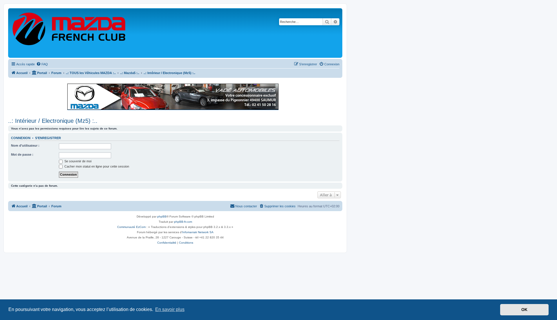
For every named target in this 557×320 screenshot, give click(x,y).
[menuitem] (42, 64)
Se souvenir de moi (77, 161)
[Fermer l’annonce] (337, 85)
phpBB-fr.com (183, 221)
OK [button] (524, 309)
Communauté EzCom (131, 227)
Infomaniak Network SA (198, 232)
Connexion (20, 138)
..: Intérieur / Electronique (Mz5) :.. (52, 121)
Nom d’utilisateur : (25, 145)
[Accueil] (69, 33)
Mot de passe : (22, 154)
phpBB (162, 216)
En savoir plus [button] (170, 309)
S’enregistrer (48, 138)
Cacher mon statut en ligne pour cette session (96, 166)
